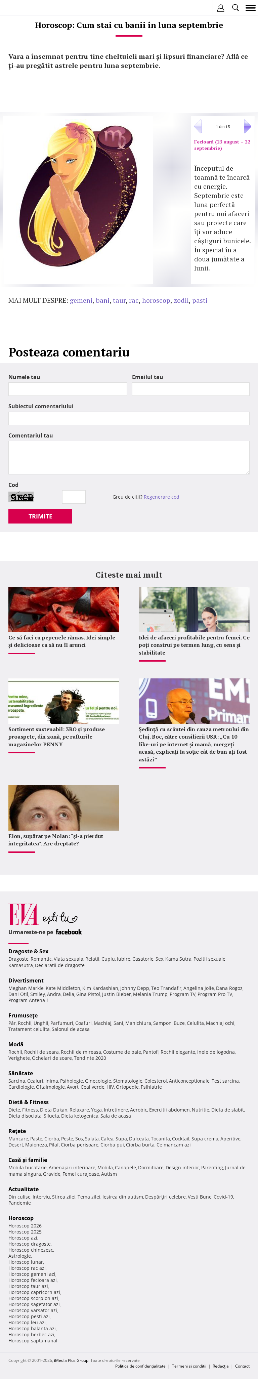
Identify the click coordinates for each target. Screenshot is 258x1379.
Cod (13, 485)
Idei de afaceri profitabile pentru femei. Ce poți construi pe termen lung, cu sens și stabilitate (194, 645)
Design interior (182, 1167)
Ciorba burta (140, 1144)
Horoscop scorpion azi (33, 1298)
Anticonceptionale (189, 1081)
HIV (110, 1087)
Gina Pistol (88, 994)
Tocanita (160, 1138)
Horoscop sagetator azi (34, 1304)
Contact (242, 1366)
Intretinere (116, 1109)
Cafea (107, 1138)
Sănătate (20, 1073)
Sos (79, 1138)
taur (119, 300)
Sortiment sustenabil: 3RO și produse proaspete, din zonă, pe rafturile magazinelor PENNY (56, 736)
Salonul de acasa (71, 1029)
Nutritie (200, 1109)
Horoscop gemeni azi (31, 1274)
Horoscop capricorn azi (34, 1292)
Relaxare (79, 1109)
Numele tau (24, 377)
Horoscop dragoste (29, 1244)
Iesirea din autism (122, 1197)
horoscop (156, 300)
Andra (54, 994)
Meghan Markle (26, 988)
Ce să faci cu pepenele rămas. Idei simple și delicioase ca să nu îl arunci (61, 641)
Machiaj (103, 1023)
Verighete (19, 1058)
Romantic (41, 959)
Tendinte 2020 (90, 1058)
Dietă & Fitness (28, 1102)
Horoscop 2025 (25, 1231)
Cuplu (108, 959)
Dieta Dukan (54, 1109)
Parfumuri (61, 1023)
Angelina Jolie (198, 988)
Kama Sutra (178, 959)
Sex (159, 959)
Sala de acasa (115, 1116)
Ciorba (51, 1138)
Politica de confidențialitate (140, 1366)
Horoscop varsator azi (32, 1310)
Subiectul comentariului (41, 406)
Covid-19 (223, 1197)
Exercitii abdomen (169, 1109)
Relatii (92, 959)
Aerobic (138, 1109)
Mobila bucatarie (27, 1167)
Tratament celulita (29, 1029)
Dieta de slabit (227, 1109)
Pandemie (19, 1203)
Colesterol (155, 1081)
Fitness (30, 1109)
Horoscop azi (22, 1238)
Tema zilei (89, 1197)
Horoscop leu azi (27, 1322)
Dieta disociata (25, 1116)
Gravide (51, 1174)
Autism (109, 1174)
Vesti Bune (200, 1197)
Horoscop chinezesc (30, 1250)
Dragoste (18, 959)
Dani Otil (18, 994)
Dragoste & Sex (28, 951)
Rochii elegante (178, 1052)
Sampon (162, 1023)
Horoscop (21, 1218)
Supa (121, 1138)
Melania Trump (150, 994)
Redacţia (221, 1366)
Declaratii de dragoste (60, 965)
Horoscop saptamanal (32, 1340)
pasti (200, 300)
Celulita (195, 1023)
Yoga (96, 1109)
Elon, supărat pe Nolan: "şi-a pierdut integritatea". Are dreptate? (55, 839)
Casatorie (143, 959)
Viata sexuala (68, 959)
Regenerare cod (161, 497)
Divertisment (26, 980)
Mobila (105, 1167)
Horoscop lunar (25, 1262)
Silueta (51, 1116)
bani (103, 300)
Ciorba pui (112, 1144)
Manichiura (138, 1023)
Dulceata (139, 1138)
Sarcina (16, 1081)
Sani (118, 1023)
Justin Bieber (116, 994)
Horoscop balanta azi (32, 1328)
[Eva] (21, 7)
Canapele (125, 1167)
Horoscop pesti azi (29, 1316)
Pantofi (151, 1052)
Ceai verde (92, 1087)
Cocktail (180, 1138)
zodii (181, 300)
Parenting (212, 1167)
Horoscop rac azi (27, 1268)
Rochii (25, 1023)
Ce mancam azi (174, 1144)
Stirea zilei (64, 1197)
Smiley (37, 994)
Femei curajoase (80, 1174)
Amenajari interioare (72, 1167)
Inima (51, 1081)
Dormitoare (151, 1167)
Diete (14, 1109)
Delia (68, 994)
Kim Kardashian (100, 988)
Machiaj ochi (220, 1023)
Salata (92, 1138)
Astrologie (19, 1256)
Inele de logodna (216, 1052)
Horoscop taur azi (28, 1286)
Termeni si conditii (189, 1366)
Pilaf (54, 1144)
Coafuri (83, 1023)
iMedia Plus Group (71, 1360)
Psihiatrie (151, 1087)
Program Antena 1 (28, 1000)
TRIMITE (40, 516)
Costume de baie (122, 1052)
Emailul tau (147, 377)
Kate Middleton (63, 988)
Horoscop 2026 (25, 1225)
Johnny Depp (134, 988)
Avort (73, 1087)
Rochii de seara (41, 1052)
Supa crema (204, 1138)
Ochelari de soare (52, 1058)
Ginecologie (98, 1081)
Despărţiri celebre (165, 1197)
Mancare (18, 1138)
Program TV (183, 994)
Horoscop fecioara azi (32, 1280)
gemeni (81, 300)
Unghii (41, 1023)
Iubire (123, 959)
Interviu (41, 1197)
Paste (36, 1138)
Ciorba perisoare (79, 1144)
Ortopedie (127, 1087)
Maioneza (36, 1144)
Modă (16, 1044)
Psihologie (71, 1081)
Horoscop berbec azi (31, 1334)
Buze (179, 1023)
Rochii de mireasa (81, 1052)
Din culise (19, 1197)
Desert (15, 1144)
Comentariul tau (30, 435)
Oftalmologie (50, 1087)
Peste (67, 1138)
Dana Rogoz (229, 988)
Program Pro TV (215, 994)
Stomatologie (127, 1081)
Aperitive (230, 1138)
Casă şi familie (27, 1160)
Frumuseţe (23, 1015)
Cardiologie (21, 1087)
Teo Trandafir (166, 988)
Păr (12, 1023)
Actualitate (23, 1189)
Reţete (17, 1131)
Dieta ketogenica (79, 1116)
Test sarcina (225, 1081)
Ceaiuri (35, 1081)
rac (134, 300)
